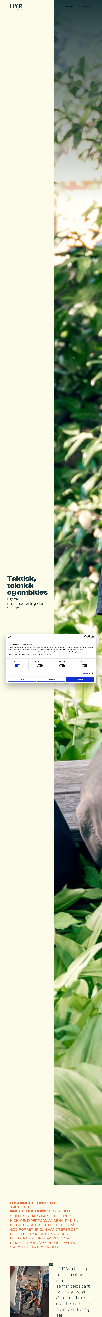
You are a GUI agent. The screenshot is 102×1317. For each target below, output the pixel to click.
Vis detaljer (86, 673)
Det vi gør (68, 7)
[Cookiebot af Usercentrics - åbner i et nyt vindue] (85, 636)
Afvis (22, 679)
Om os (78, 7)
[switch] (40, 665)
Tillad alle (80, 679)
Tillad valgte (51, 679)
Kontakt (87, 7)
